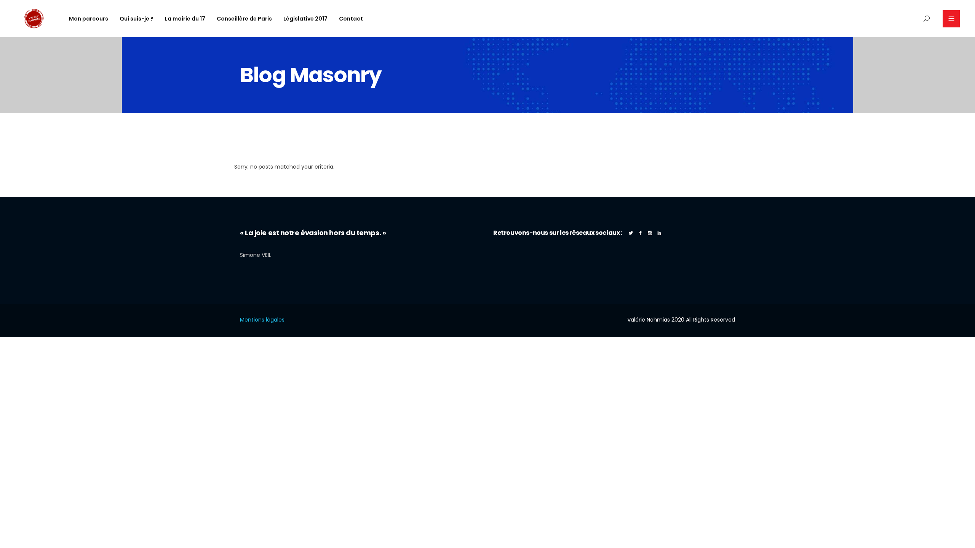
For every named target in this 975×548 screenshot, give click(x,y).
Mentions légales (262, 319)
